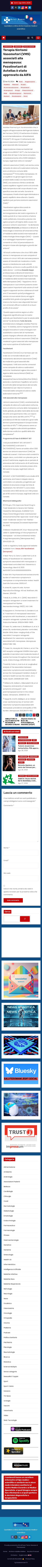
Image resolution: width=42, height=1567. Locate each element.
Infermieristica (9, 1264)
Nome (7, 848)
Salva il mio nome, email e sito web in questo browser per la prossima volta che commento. (20, 892)
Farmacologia (8, 46)
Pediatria (7, 1328)
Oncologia (22, 743)
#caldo (23, 84)
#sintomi (6, 96)
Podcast (7, 1332)
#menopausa (8, 90)
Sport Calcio (9, 1386)
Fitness (6, 1235)
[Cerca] (25, 919)
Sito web (7, 873)
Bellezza (7, 1186)
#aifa (21, 82)
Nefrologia (8, 1289)
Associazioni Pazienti (12, 1181)
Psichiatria (22, 759)
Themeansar (21, 1547)
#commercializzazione (11, 87)
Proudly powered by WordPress (15, 1545)
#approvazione (30, 82)
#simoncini (27, 93)
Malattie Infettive (10, 1274)
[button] (32, 37)
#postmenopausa (15, 93)
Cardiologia (8, 1191)
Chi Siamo (14, 1555)
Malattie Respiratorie (12, 1284)
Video (6, 1415)
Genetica (7, 1245)
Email (6, 860)
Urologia (7, 1401)
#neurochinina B (27, 90)
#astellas (7, 84)
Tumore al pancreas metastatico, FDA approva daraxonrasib (28, 748)
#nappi (17, 90)
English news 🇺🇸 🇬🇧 (25, 1555)
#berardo (15, 84)
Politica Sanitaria (29, 46)
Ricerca (21, 762)
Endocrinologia (9, 1220)
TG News (7, 1396)
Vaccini (6, 1406)
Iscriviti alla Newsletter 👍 (15, 1559)
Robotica (7, 1362)
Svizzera (7, 1391)
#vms (25, 96)
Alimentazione (23, 756)
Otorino (7, 1323)
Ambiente (8, 1172)
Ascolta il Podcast (33, 1551)
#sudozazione (16, 96)
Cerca (7, 912)
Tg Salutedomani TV (21, 1563)
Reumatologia (9, 1352)
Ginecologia (18, 46)
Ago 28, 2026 (23, 750)
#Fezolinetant (25, 87)
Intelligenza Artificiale (12, 1269)
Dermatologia (9, 1206)
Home (5, 1551)
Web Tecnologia (10, 1420)
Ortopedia (8, 1318)
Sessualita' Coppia (11, 1376)
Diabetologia (9, 1211)
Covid (6, 1201)
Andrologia (8, 1177)
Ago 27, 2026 (23, 783)
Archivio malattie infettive (17, 1551)
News (34, 740)
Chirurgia (22, 776)
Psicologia (31, 759)
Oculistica (8, 1303)
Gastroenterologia (24, 740)
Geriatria (7, 1250)
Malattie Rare (9, 1279)
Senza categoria (10, 1371)
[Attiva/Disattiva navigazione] (28, 37)
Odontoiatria (9, 1308)
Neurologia (8, 1293)
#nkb (5, 93)
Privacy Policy (30, 1559)
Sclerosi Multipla (10, 1367)
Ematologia (8, 1216)
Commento (9, 805)
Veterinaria (8, 1410)
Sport (6, 1381)
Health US (7, 1259)
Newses (33, 1545)
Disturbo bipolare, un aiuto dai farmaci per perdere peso (26, 767)
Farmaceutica (9, 1225)
